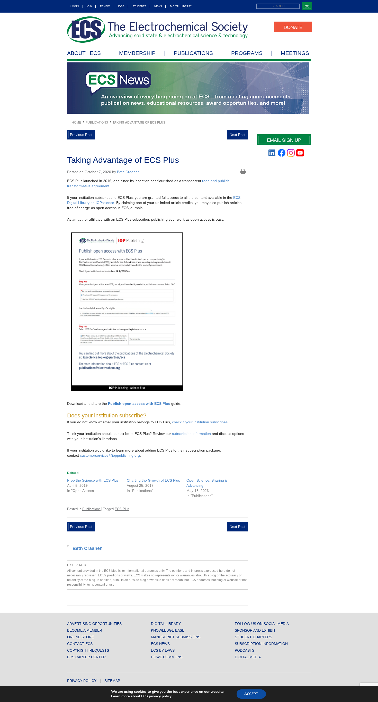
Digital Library (181, 6)
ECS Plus (122, 509)
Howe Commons (166, 657)
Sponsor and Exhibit (255, 630)
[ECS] (157, 29)
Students (139, 6)
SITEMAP (112, 681)
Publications (193, 53)
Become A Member (84, 630)
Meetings (295, 53)
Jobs (121, 6)
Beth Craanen (128, 172)
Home (76, 122)
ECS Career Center (86, 657)
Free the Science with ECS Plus (93, 480)
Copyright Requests (88, 650)
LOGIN (74, 6)
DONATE (293, 27)
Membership (137, 53)
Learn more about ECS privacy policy (141, 696)
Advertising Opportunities (94, 624)
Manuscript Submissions (175, 637)
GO (307, 6)
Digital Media (248, 657)
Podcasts (244, 650)
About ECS (84, 53)
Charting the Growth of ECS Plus (153, 480)
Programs (247, 53)
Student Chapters (253, 637)
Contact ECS (80, 644)
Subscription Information (261, 644)
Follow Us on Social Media (262, 624)
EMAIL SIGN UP (284, 139)
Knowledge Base (167, 630)
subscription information (191, 434)
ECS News (160, 644)
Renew (105, 6)
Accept (251, 693)
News (158, 6)
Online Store (80, 637)
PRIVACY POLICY (81, 681)
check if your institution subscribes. (200, 422)
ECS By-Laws (163, 650)
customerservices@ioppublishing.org (110, 455)
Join (89, 6)
